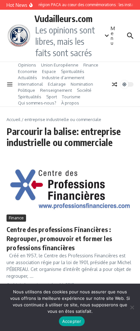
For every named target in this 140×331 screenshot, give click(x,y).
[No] (132, 307)
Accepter (71, 321)
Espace (49, 71)
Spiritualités (72, 71)
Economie (27, 71)
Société (84, 90)
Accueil (14, 119)
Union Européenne (59, 64)
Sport (51, 96)
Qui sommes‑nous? (37, 102)
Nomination (82, 84)
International (30, 84)
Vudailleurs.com (63, 18)
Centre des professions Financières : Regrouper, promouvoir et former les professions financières (59, 238)
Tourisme (71, 96)
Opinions (27, 64)
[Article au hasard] (114, 84)
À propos (70, 102)
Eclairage (57, 84)
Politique (26, 90)
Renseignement (56, 90)
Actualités (27, 77)
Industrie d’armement (63, 77)
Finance (90, 64)
